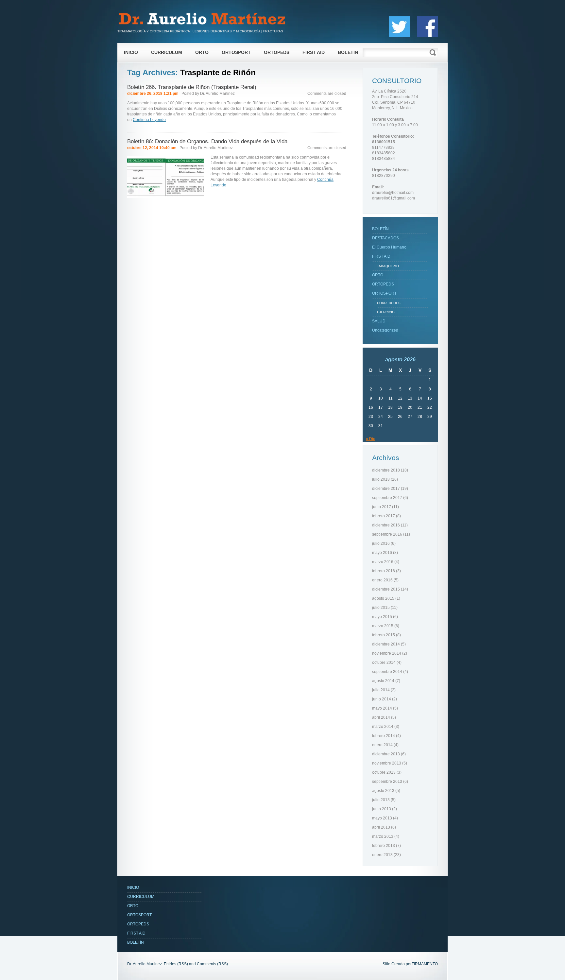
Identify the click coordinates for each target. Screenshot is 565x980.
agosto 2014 (383, 681)
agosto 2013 (383, 790)
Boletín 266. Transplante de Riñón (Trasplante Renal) (191, 87)
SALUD (378, 321)
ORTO (202, 52)
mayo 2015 (382, 616)
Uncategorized (385, 330)
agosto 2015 (383, 598)
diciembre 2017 (386, 488)
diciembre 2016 (386, 525)
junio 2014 (381, 699)
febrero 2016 (383, 571)
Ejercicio (386, 312)
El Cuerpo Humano (389, 247)
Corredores (389, 303)
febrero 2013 (383, 845)
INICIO (131, 52)
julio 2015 (381, 607)
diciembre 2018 (386, 470)
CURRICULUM (166, 52)
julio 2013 (381, 800)
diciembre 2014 (386, 644)
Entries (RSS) (176, 964)
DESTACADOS (385, 238)
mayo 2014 (382, 708)
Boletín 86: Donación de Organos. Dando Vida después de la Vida (207, 141)
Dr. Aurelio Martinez (217, 93)
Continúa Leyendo (149, 119)
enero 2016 (382, 580)
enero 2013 (382, 854)
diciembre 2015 (386, 589)
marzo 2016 (382, 561)
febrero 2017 (383, 516)
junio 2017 (381, 507)
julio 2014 (381, 690)
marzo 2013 (382, 836)
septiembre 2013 (387, 781)
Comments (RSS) (212, 964)
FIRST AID (313, 52)
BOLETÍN (348, 52)
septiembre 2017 (387, 497)
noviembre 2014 (386, 653)
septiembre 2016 (387, 534)
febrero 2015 (383, 635)
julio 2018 (381, 479)
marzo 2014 (382, 726)
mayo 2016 (382, 552)
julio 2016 (381, 543)
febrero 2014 (383, 735)
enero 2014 (382, 745)
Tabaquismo (388, 266)
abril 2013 (381, 827)
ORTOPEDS (276, 52)
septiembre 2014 (387, 671)
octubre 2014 (384, 662)
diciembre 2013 (386, 754)
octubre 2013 (384, 772)
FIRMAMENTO (425, 964)
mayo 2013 (382, 818)
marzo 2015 (382, 626)
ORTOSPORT (236, 52)
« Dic (370, 439)
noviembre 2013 (386, 763)
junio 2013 (381, 809)
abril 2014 (381, 717)
